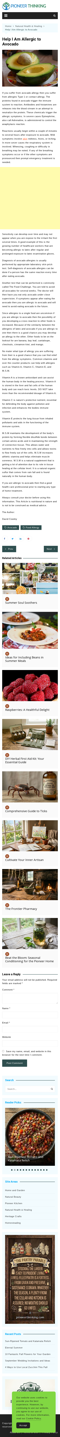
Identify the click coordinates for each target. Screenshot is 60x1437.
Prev (10, 549)
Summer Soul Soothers (21, 603)
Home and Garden (15, 1190)
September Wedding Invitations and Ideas (27, 1360)
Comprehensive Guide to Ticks (26, 811)
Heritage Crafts (13, 1216)
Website (6, 1037)
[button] (12, 1170)
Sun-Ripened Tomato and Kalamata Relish (25, 1158)
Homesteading (13, 1223)
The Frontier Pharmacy (21, 909)
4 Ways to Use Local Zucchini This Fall (26, 1367)
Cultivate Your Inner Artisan (24, 860)
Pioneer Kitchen (13, 1203)
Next (49, 549)
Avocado (12, 527)
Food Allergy (32, 527)
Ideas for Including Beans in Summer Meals (24, 659)
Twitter (13, 538)
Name (6, 1008)
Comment (8, 989)
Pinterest (29, 538)
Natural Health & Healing (18, 1210)
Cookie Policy (33, 1418)
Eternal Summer (14, 1347)
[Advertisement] (30, 198)
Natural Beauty (13, 1197)
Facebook (5, 538)
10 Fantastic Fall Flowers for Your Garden (28, 1354)
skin (25, 139)
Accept (23, 1425)
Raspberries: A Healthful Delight (27, 710)
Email (6, 1022)
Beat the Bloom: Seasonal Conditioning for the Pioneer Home (29, 959)
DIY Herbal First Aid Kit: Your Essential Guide (24, 760)
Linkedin (21, 538)
